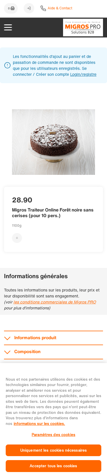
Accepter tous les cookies (53, 466)
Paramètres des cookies (53, 434)
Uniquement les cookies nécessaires (53, 450)
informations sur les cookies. (39, 423)
